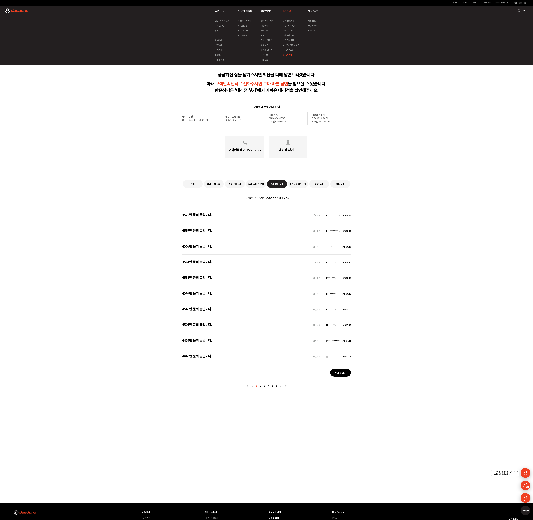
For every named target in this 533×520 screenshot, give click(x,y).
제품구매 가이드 (276, 512)
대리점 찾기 (274, 518)
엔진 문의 (319, 184)
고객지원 (287, 10)
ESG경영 (218, 45)
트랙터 (263, 35)
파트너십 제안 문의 (298, 184)
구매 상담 (525, 472)
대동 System (338, 512)
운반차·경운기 (266, 49)
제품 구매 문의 (213, 184)
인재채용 (464, 2)
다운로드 (475, 2)
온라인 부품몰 (288, 49)
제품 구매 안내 (288, 35)
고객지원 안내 (288, 20)
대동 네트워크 (288, 30)
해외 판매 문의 (277, 184)
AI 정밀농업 (242, 25)
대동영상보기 (525, 498)
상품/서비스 (266, 10)
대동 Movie (312, 20)
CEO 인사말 (219, 25)
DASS (334, 517)
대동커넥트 (265, 25)
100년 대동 (220, 10)
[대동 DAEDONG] (17, 10)
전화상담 (525, 510)
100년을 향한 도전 (222, 20)
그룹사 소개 (219, 59)
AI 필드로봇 (242, 35)
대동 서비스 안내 (289, 25)
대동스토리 (313, 10)
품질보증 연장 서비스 (291, 45)
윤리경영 (218, 49)
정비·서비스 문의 (256, 184)
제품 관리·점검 (289, 40)
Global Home (500, 2)
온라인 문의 (287, 54)
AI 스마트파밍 (243, 30)
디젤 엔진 (264, 59)
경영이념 (218, 40)
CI (215, 35)
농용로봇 (264, 30)
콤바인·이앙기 (266, 40)
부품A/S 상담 (525, 485)
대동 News (312, 25)
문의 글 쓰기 (340, 372)
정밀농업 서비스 (267, 20)
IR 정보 (217, 54)
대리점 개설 (487, 2)
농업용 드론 (265, 45)
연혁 (216, 30)
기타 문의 (340, 184)
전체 (193, 184)
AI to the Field (245, 10)
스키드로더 (265, 54)
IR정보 (454, 2)
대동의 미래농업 (244, 20)
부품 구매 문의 (235, 184)
